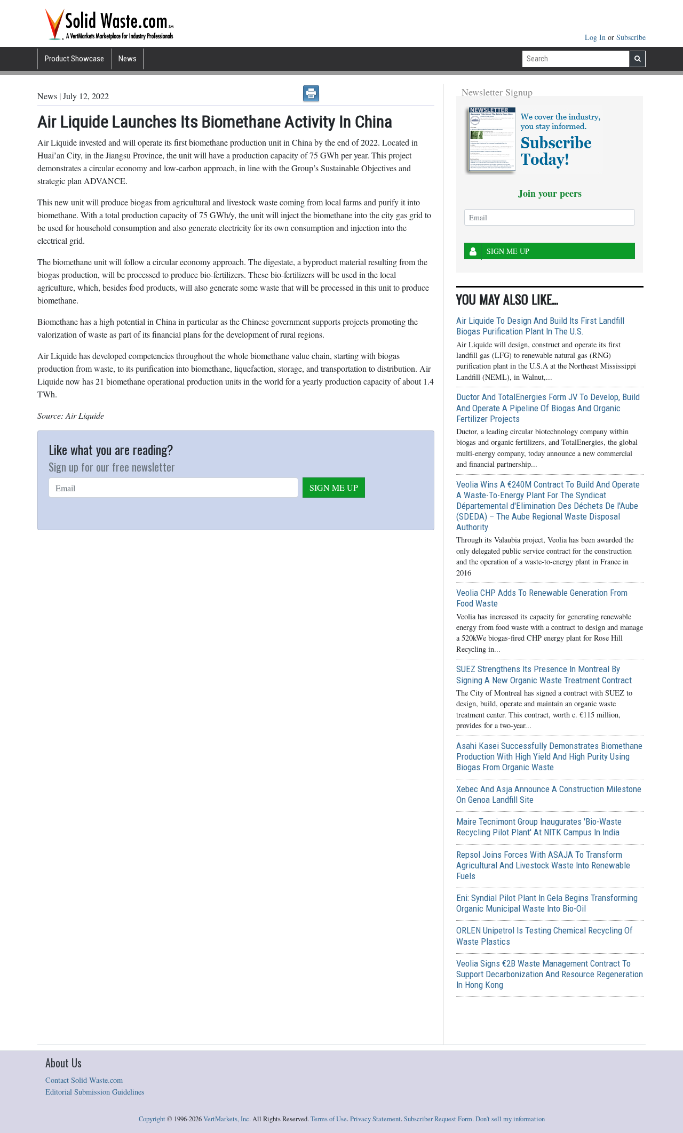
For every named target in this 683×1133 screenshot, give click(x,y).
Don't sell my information (510, 1118)
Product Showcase (74, 58)
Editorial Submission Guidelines (95, 1092)
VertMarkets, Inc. (227, 1118)
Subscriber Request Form (438, 1118)
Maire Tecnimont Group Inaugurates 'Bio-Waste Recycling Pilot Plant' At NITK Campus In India (539, 826)
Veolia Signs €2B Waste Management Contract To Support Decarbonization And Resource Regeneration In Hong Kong (549, 974)
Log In (596, 37)
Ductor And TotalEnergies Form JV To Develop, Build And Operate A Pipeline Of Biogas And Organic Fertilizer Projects (548, 408)
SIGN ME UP (333, 487)
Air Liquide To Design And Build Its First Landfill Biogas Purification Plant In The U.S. (540, 326)
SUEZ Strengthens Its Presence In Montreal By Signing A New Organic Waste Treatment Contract (544, 674)
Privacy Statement (375, 1118)
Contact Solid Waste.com (84, 1080)
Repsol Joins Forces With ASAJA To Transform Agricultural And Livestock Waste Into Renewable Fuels (543, 865)
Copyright (152, 1118)
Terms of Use (329, 1118)
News (127, 58)
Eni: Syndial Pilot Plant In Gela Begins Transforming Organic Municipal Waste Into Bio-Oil (547, 903)
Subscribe (631, 37)
